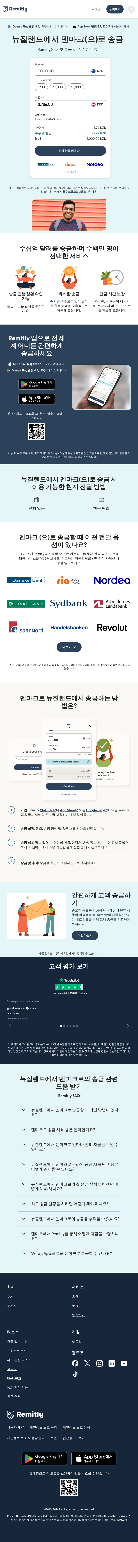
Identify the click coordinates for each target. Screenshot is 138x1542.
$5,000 (76, 87)
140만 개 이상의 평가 (40, 27)
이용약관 (74, 191)
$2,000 (58, 87)
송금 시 (39, 64)
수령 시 (39, 97)
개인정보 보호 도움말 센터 (26, 1438)
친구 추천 (14, 1396)
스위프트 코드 (17, 1350)
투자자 (12, 1305)
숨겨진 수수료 (61, 301)
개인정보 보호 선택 (76, 1427)
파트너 (12, 1369)
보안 (53, 1438)
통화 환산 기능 (17, 1387)
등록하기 (115, 9)
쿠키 (81, 1438)
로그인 (96, 9)
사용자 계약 (15, 1427)
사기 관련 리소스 (19, 1360)
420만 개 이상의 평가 (103, 27)
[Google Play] (37, 384)
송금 (75, 1296)
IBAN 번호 (14, 1378)
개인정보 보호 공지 (43, 1427)
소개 (10, 1296)
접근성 (67, 1438)
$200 (41, 87)
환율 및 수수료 (17, 1341)
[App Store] (37, 399)
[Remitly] (15, 9)
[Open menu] (131, 9)
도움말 (77, 1341)
